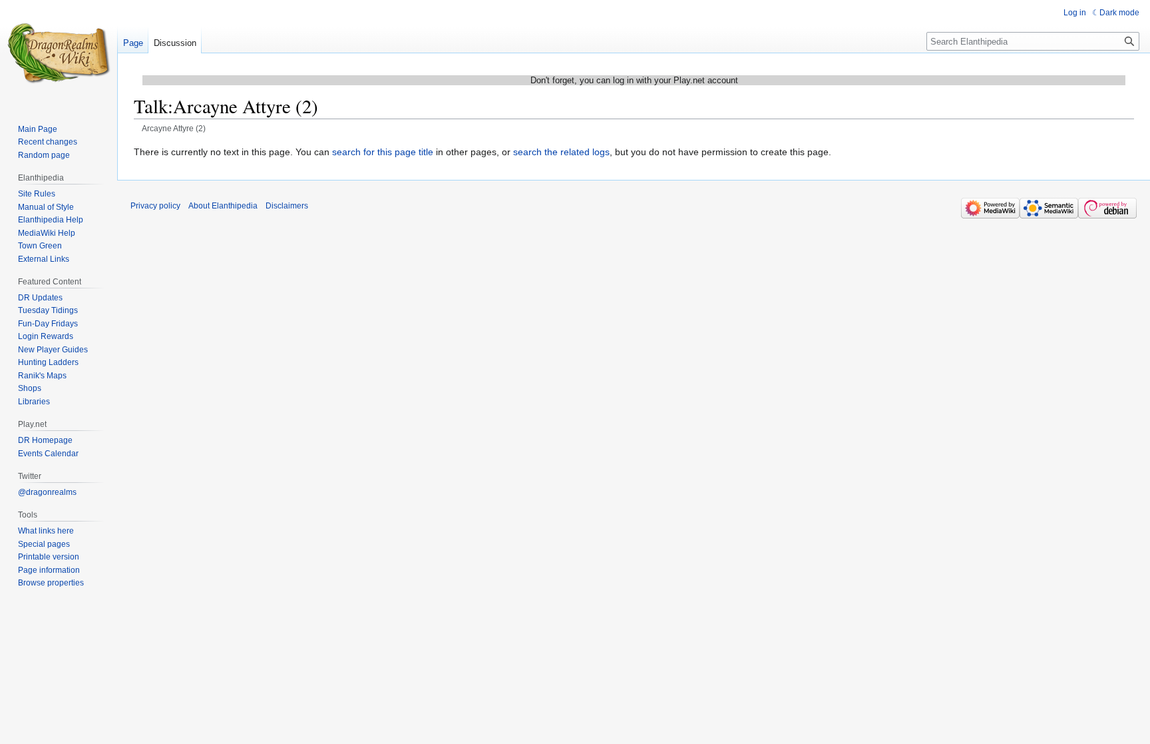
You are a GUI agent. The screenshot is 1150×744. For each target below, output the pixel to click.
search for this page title (382, 152)
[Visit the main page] (58, 53)
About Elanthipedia (223, 205)
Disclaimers (287, 205)
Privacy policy (155, 205)
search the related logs (561, 152)
